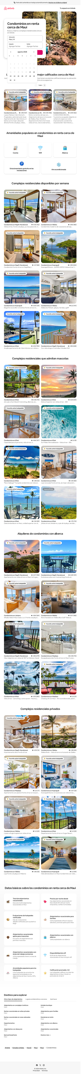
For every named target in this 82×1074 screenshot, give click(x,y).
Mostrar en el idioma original (57, 2)
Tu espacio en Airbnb (67, 8)
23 (10, 76)
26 (22, 76)
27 (26, 76)
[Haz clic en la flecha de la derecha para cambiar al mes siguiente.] (33, 52)
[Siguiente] (44, 85)
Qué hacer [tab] (53, 999)
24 (14, 76)
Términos (45, 1071)
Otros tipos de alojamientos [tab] (13, 999)
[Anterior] (36, 85)
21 (30, 72)
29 (34, 76)
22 (34, 72)
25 (18, 76)
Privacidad (36, 1071)
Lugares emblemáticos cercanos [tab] (36, 999)
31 (14, 80)
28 (30, 76)
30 (10, 80)
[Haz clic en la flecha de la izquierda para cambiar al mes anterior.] (10, 52)
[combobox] (25, 39)
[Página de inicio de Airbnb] (9, 8)
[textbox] (16, 46)
